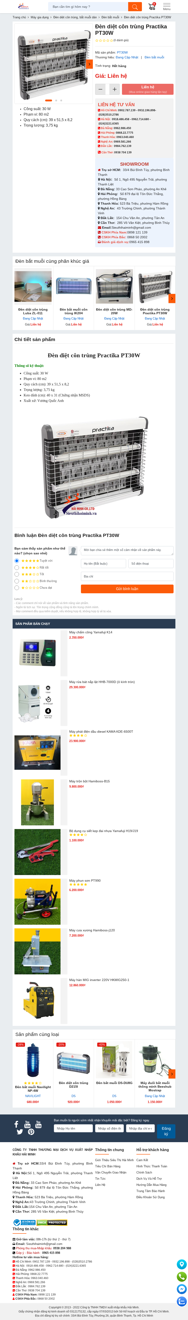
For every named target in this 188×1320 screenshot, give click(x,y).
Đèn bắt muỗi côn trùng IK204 (74, 311)
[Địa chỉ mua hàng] (181, 1264)
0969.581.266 (122, 141)
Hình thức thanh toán (151, 1166)
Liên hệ (148, 89)
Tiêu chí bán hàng (107, 1166)
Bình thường (48, 581)
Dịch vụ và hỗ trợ (149, 1178)
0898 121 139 (137, 232)
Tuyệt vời (46, 560)
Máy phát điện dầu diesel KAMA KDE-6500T (101, 731)
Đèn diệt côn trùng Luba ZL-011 (33, 311)
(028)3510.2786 (109, 114)
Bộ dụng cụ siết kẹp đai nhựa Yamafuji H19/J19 (103, 831)
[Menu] (166, 6)
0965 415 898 (139, 242)
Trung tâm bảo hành (150, 1191)
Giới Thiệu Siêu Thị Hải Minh (114, 1160)
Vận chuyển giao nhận (110, 1172)
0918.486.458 (120, 119)
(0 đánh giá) (121, 40)
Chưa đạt (46, 587)
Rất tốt (44, 567)
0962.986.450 (122, 128)
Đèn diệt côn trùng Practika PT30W (155, 311)
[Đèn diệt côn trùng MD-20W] (114, 286)
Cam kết (142, 1160)
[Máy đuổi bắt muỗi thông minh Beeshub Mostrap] (155, 1059)
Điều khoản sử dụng (150, 1197)
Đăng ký (166, 1131)
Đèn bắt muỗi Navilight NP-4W (33, 1088)
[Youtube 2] (38, 1124)
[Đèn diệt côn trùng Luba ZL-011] (33, 286)
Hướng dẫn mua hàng (151, 1185)
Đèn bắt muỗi (154, 57)
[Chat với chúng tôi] (181, 1301)
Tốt (42, 574)
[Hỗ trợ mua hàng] (181, 1276)
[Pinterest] (31, 1132)
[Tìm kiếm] (135, 6)
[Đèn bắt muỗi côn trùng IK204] (73, 286)
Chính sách (144, 1172)
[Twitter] (20, 1132)
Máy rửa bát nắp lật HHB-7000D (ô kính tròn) (102, 682)
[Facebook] (16, 1124)
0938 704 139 (36, 1290)
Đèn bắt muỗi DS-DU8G (114, 1083)
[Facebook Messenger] (181, 1289)
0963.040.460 (125, 137)
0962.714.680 (140, 119)
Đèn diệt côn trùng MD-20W (114, 311)
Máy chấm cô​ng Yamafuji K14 (90, 632)
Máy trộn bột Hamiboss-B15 (89, 781)
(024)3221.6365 (109, 123)
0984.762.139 (122, 146)
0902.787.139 (126, 110)
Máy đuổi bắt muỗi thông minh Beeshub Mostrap (154, 1086)
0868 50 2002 (137, 237)
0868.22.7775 (124, 132)
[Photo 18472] (53, 64)
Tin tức (100, 1178)
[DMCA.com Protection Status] (51, 1222)
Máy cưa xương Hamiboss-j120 (92, 930)
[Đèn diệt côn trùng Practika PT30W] (155, 286)
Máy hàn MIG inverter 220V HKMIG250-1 (99, 980)
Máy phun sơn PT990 (85, 880)
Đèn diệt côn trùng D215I (73, 1084)
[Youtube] (27, 1124)
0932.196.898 (146, 110)
